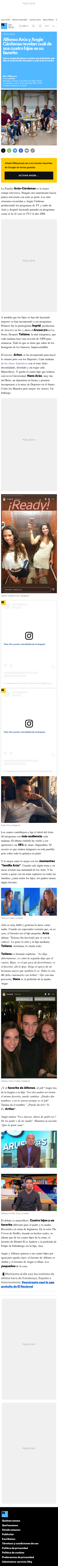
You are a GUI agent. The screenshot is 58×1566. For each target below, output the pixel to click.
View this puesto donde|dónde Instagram (24, 644)
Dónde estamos (11, 1530)
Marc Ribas (48, 20)
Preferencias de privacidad (18, 1557)
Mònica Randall (19, 20)
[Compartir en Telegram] (15, 150)
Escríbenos (8, 1539)
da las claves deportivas (14, 363)
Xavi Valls (5, 20)
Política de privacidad (15, 1548)
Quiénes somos (11, 1521)
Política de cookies (13, 1553)
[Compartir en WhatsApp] (9, 150)
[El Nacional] (4, 26)
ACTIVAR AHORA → (29, 175)
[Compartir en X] (3, 150)
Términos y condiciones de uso (20, 1543)
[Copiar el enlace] (32, 150)
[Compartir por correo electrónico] (27, 150)
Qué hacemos (10, 1525)
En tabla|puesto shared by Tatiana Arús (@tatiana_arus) (29, 683)
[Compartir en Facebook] (21, 150)
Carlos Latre (35, 20)
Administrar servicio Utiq (17, 1562)
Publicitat (8, 1534)
